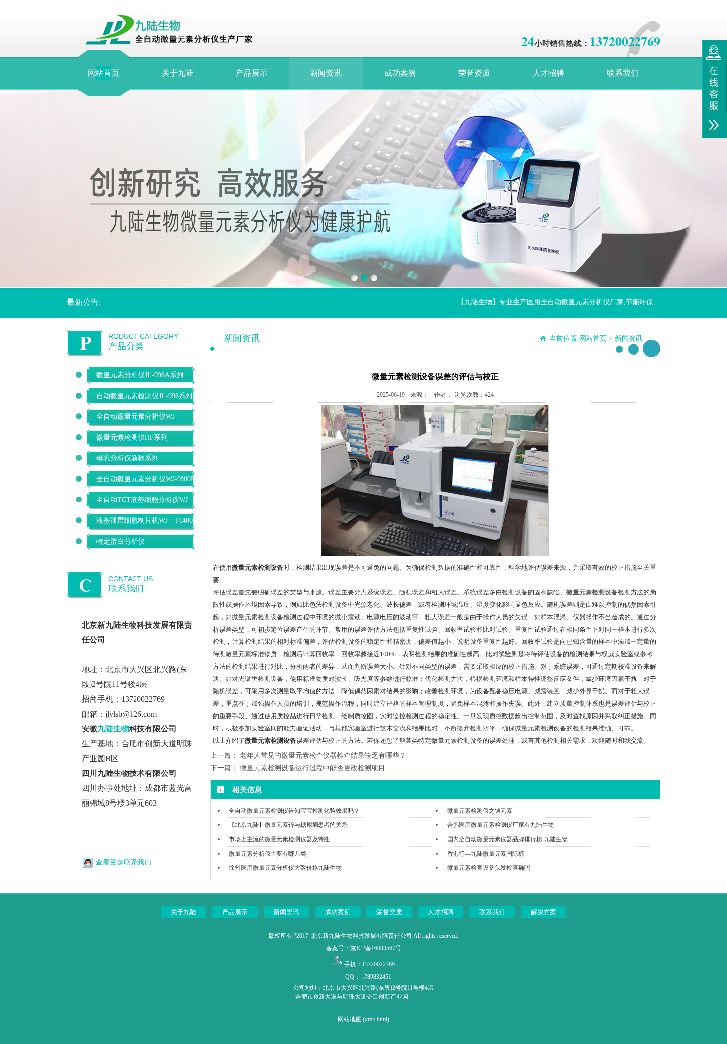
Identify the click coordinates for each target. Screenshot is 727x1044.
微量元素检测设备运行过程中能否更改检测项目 (312, 768)
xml (369, 1019)
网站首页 (103, 73)
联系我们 (622, 73)
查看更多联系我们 (123, 862)
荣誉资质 (474, 73)
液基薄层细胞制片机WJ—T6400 (144, 520)
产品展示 (252, 73)
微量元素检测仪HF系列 (132, 437)
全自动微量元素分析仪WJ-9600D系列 (136, 424)
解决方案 (543, 912)
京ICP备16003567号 (375, 948)
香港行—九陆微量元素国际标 (485, 853)
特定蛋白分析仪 (120, 541)
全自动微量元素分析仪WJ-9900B (145, 479)
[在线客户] (714, 89)
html (382, 1019)
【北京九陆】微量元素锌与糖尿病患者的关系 (288, 824)
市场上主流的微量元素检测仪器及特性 (279, 839)
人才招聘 (548, 73)
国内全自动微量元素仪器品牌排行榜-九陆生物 (507, 839)
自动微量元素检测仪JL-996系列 (144, 396)
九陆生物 (113, 729)
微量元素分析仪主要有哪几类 (267, 853)
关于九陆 (177, 73)
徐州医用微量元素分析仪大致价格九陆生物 (285, 867)
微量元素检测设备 (592, 592)
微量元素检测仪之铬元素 (479, 810)
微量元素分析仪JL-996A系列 (139, 375)
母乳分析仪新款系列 (127, 458)
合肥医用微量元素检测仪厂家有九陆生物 (500, 824)
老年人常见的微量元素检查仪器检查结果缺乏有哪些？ (323, 755)
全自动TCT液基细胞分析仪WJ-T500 (143, 507)
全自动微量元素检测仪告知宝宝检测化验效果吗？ (294, 810)
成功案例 (400, 73)
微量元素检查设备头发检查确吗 (488, 867)
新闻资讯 (326, 73)
